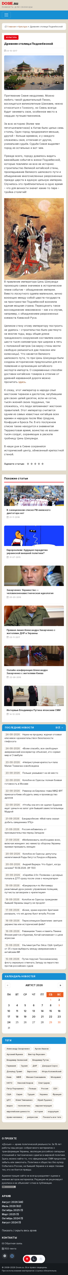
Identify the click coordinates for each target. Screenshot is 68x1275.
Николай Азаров (25, 1083)
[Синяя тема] (41, 1259)
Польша (32, 1088)
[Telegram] (5, 1256)
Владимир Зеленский (17, 1060)
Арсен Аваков (42, 1049)
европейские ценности (18, 1111)
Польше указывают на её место (40, 773)
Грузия (24, 1066)
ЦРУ (9, 1100)
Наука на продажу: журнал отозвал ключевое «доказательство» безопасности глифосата (33, 738)
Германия (11, 1066)
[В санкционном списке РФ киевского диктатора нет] (34, 496)
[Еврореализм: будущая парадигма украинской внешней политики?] (34, 536)
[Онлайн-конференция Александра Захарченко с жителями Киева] (34, 656)
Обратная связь (13, 1243)
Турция (30, 1094)
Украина (44, 1094)
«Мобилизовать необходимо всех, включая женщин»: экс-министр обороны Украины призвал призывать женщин (33, 843)
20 (33, 1016)
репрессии (32, 1117)
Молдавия (56, 1077)
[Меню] (6, 15)
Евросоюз (32, 1071)
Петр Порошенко (15, 1088)
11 (17, 1011)
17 (9, 1016)
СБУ (55, 1088)
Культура (22, 26)
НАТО (9, 1083)
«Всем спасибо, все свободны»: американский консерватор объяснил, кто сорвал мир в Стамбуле (32, 752)
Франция (57, 1094)
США (9, 1094)
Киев (9, 1077)
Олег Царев (44, 1083)
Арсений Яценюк (15, 1054)
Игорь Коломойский (51, 1071)
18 (17, 1016)
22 (50, 1016)
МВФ (18, 1077)
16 (59, 1011)
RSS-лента (10, 1248)
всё (58, 727)
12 (25, 1011)
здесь (22, 382)
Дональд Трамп (14, 1071)
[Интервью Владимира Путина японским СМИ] (34, 696)
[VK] (12, 1256)
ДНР (35, 1066)
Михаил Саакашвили (36, 1077)
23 (59, 1016)
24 (8, 1022)
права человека (14, 1117)
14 (42, 1011)
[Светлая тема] (27, 1259)
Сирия (19, 1094)
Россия (44, 1088)
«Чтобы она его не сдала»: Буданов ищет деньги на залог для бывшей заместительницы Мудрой (34, 808)
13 (33, 1011)
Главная (11, 26)
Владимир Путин (40, 1060)
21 (42, 1016)
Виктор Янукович (36, 1054)
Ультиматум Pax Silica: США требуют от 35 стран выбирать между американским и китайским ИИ (34, 948)
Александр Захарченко (18, 1049)
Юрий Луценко (45, 1100)
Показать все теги (52, 1117)
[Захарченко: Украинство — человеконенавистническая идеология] (34, 576)
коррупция (53, 1111)
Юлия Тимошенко (24, 1100)
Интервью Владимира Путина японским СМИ (34, 710)
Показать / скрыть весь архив (19, 1230)
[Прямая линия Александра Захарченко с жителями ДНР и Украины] (34, 616)
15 (50, 1011)
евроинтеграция (43, 1106)
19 (25, 1016)
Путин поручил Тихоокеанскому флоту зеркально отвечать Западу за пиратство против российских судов (32, 962)
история (39, 1111)
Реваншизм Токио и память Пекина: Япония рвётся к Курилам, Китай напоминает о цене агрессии (34, 934)
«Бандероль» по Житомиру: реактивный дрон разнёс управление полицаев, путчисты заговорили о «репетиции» (31, 889)
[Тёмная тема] (34, 1259)
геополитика (24, 1106)
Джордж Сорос (50, 1066)
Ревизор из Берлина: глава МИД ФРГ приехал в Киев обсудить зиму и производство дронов (34, 794)
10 (8, 1011)
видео (10, 1106)
